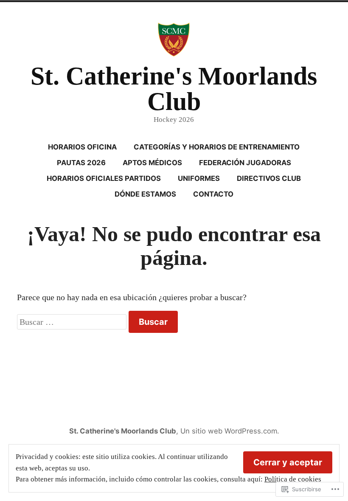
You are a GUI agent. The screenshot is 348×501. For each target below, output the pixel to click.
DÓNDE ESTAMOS (145, 194)
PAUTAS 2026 (81, 162)
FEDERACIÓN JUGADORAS (245, 162)
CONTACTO (213, 194)
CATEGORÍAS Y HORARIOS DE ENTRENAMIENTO (217, 147)
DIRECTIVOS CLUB (269, 178)
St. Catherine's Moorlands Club (174, 88)
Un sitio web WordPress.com (228, 431)
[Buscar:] (73, 321)
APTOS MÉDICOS (152, 162)
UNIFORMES (199, 178)
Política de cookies (292, 479)
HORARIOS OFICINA (82, 147)
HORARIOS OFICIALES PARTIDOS (104, 178)
